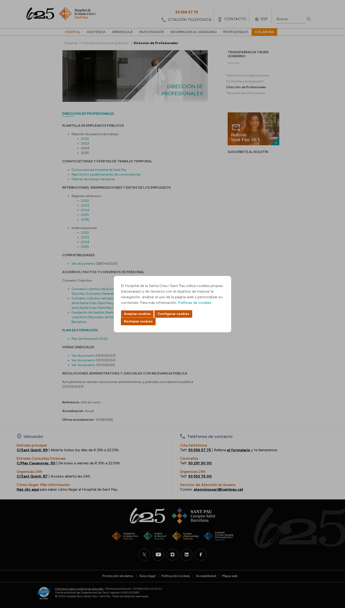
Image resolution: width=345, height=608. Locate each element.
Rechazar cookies (138, 321)
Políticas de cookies (194, 302)
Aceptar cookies (137, 314)
